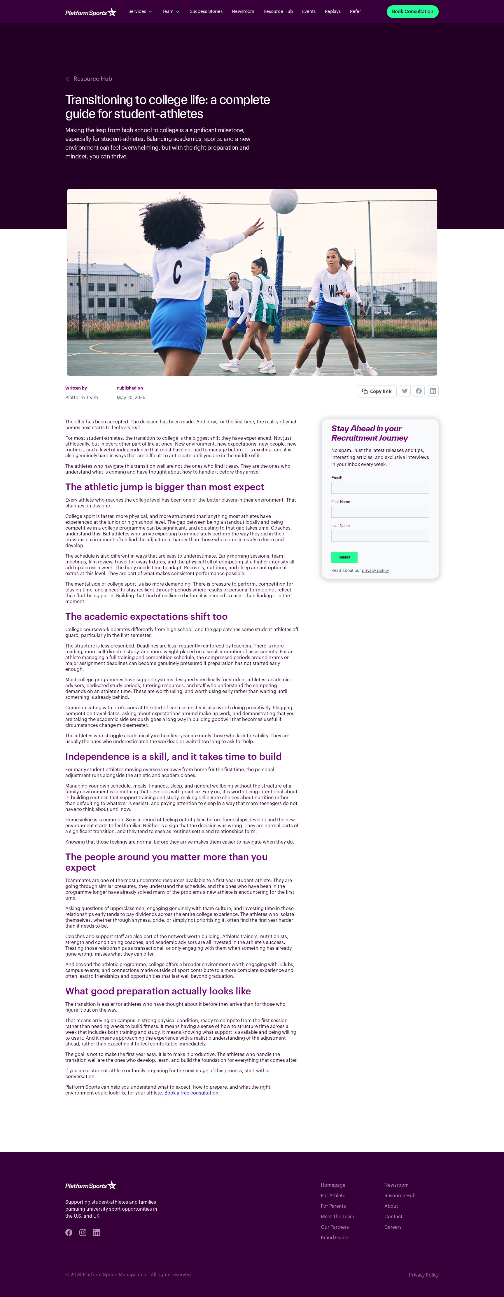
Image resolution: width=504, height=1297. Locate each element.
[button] (141, 11)
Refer (355, 11)
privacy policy (375, 571)
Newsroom (243, 11)
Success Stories (206, 11)
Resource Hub (278, 11)
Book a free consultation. (192, 1093)
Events (309, 11)
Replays (333, 11)
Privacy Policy (424, 1275)
